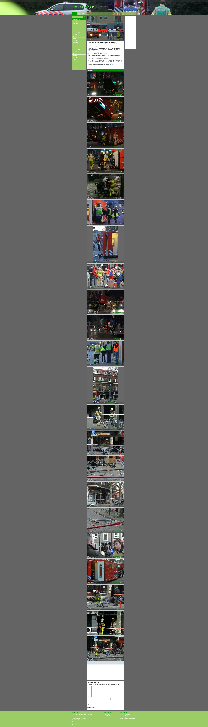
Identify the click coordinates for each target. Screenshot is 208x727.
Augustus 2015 (76, 34)
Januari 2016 (75, 27)
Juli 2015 (75, 36)
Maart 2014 (75, 61)
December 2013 (76, 66)
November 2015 (76, 28)
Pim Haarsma (132, 11)
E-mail (89, 701)
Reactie (89, 696)
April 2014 (75, 59)
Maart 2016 (75, 23)
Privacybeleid (91, 717)
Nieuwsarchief (119, 0)
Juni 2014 (75, 55)
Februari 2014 (75, 63)
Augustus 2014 (76, 51)
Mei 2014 (75, 57)
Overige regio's (111, 43)
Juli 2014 (75, 53)
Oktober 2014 (76, 47)
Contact (133, 0)
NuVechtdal (107, 717)
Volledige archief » (77, 68)
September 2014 (76, 49)
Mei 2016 (75, 21)
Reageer (93, 44)
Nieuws (74, 13)
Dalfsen (106, 43)
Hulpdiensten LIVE (81, 13)
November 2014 (76, 46)
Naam (89, 699)
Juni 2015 (75, 38)
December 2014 (76, 44)
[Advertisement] (105, 672)
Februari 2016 (75, 25)
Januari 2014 (75, 64)
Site (88, 704)
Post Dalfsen (116, 43)
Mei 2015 (75, 40)
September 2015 (76, 32)
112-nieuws (103, 43)
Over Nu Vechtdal (127, 0)
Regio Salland (107, 714)
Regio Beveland (108, 715)
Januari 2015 (75, 42)
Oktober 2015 (76, 30)
